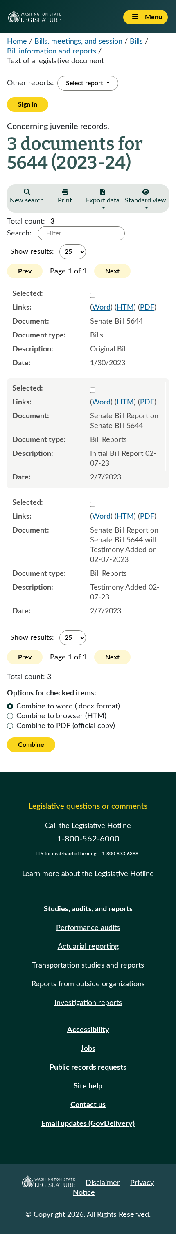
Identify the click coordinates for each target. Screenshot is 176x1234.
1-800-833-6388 (120, 853)
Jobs (88, 1048)
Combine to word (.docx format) (68, 706)
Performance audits (88, 928)
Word (101, 307)
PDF (147, 307)
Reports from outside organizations (88, 984)
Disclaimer (103, 1183)
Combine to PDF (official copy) (65, 726)
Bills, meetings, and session (78, 41)
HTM (125, 307)
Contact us (88, 1105)
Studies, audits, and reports (88, 909)
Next (112, 271)
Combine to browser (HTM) (61, 716)
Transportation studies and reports (88, 965)
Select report (85, 83)
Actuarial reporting (88, 946)
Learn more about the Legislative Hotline (88, 874)
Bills (136, 41)
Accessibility (88, 1030)
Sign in (27, 104)
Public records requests (88, 1067)
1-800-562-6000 (88, 839)
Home (17, 41)
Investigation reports (88, 1003)
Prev (25, 271)
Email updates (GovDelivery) (88, 1123)
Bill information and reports (51, 51)
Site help (88, 1086)
